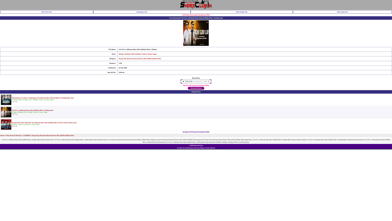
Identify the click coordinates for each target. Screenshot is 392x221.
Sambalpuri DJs (141, 12)
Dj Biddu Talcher (141, 54)
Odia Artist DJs (46, 12)
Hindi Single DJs (242, 12)
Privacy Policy (199, 148)
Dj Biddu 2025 (129, 54)
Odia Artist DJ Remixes (14, 135)
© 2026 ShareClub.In (196, 145)
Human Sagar (152, 54)
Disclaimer (189, 148)
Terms (207, 148)
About (213, 148)
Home (2, 135)
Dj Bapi (121, 54)
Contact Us (181, 148)
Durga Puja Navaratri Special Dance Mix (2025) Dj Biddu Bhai (140, 58)
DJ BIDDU (27, 135)
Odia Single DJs (342, 12)
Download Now (196, 88)
